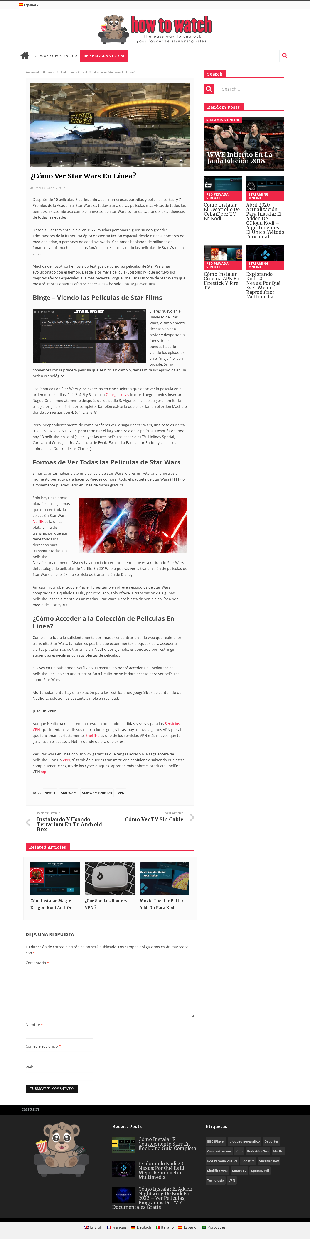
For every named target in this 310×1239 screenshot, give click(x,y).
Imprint (31, 1109)
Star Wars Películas (97, 793)
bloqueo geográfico (55, 56)
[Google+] (275, 1109)
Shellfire (92, 735)
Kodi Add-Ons (258, 1151)
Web (29, 1067)
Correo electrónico (43, 1046)
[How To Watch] (155, 29)
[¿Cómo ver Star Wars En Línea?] (110, 166)
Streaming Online (223, 120)
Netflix (38, 521)
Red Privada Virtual (104, 56)
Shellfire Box (269, 1161)
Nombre (34, 1024)
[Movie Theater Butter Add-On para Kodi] (164, 878)
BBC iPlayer (216, 1141)
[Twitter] (265, 1109)
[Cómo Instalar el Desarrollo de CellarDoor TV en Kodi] (223, 188)
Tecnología (215, 1180)
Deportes (271, 1141)
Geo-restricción (219, 1151)
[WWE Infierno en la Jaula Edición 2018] (244, 144)
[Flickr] (285, 1109)
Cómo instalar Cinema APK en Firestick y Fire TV (221, 281)
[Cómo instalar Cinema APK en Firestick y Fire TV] (223, 257)
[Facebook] (254, 1109)
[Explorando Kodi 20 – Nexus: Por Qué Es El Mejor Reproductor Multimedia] (265, 257)
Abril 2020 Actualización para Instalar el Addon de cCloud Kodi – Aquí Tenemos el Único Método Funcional (265, 220)
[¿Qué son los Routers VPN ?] (110, 878)
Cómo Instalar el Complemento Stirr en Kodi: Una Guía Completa (167, 1143)
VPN (66, 760)
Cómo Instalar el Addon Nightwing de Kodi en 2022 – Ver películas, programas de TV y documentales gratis (152, 1198)
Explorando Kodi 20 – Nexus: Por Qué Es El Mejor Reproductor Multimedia (263, 285)
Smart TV (239, 1170)
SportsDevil (260, 1170)
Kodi (239, 1151)
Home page (24, 56)
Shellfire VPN (217, 1170)
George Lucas (117, 394)
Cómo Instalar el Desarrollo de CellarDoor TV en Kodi (222, 211)
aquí (44, 771)
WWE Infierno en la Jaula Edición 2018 (239, 158)
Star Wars (68, 793)
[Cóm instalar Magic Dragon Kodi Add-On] (55, 878)
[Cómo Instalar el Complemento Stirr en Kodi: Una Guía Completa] (123, 1145)
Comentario (37, 962)
